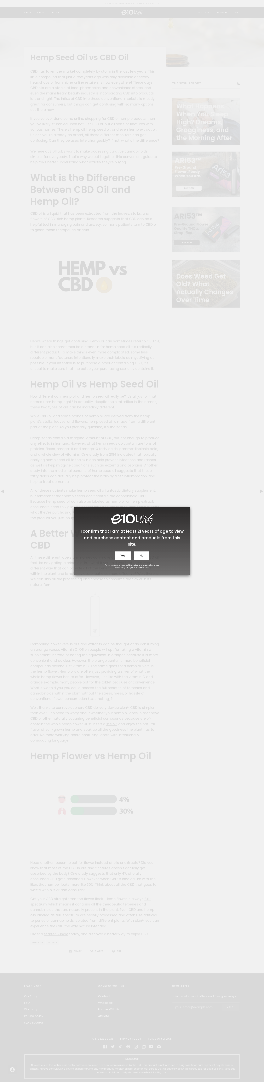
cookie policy (144, 568)
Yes (122, 555)
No (142, 555)
